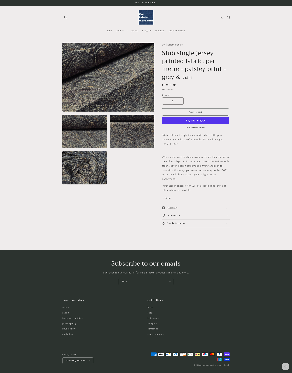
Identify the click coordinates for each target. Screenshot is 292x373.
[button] (65, 17)
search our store (156, 334)
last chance (153, 318)
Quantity (166, 95)
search (65, 307)
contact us (67, 334)
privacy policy (69, 323)
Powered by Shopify (222, 365)
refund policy (69, 329)
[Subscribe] (170, 281)
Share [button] (168, 198)
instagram (152, 323)
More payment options (195, 128)
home (150, 307)
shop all (66, 313)
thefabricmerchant (207, 365)
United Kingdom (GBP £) (76, 360)
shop (150, 313)
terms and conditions (72, 318)
